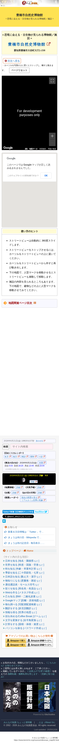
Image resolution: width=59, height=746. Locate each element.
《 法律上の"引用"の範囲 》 (39, 671)
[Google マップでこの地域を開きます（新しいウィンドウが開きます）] (8, 148)
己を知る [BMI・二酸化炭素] (23, 596)
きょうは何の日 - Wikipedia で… (24, 537)
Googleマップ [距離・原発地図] (24, 600)
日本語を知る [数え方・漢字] (23, 576)
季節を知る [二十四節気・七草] (24, 572)
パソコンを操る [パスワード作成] (26, 628)
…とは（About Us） (46, 722)
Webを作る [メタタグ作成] (22, 592)
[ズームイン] (52, 136)
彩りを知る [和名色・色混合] (23, 588)
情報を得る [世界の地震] (21, 612)
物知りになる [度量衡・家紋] (23, 580)
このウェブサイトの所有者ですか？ (23, 175)
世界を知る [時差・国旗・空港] (24, 564)
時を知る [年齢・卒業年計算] (23, 568)
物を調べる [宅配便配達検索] (23, 604)
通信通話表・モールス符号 (22, 584)
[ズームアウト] (52, 142)
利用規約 (42, 149)
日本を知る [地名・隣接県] (22, 560)
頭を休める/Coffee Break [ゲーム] (26, 616)
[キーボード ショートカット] (26, 149)
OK (46, 175)
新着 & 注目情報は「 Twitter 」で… (25, 531)
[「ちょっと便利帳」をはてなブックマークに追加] (4, 521)
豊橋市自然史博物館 (27, 44)
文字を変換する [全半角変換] (23, 620)
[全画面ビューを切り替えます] (52, 80)
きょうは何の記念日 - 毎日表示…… (26, 543)
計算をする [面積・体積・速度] (24, 624)
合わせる (39, 441)
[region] (29, 113)
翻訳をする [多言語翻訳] (21, 608)
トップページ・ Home (19, 550)
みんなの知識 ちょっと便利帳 (16, 722)
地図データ (33, 149)
